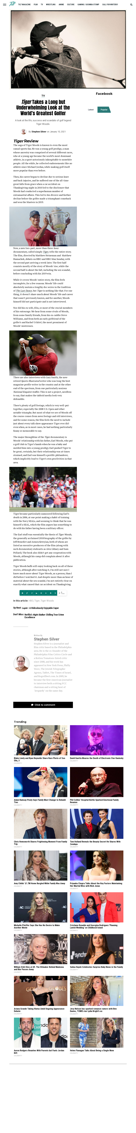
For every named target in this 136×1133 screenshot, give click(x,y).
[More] (54, 593)
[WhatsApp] (45, 593)
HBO (31, 601)
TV (42, 4)
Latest (91, 110)
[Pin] (50, 593)
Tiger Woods (47, 601)
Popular (104, 110)
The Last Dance (24, 290)
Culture (70, 4)
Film (36, 4)
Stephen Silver (39, 131)
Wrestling (51, 4)
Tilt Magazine (24, 4)
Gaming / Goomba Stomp (88, 4)
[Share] (22, 593)
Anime (61, 4)
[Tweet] (26, 593)
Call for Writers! (110, 4)
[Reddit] (31, 593)
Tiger (45, 251)
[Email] (40, 593)
